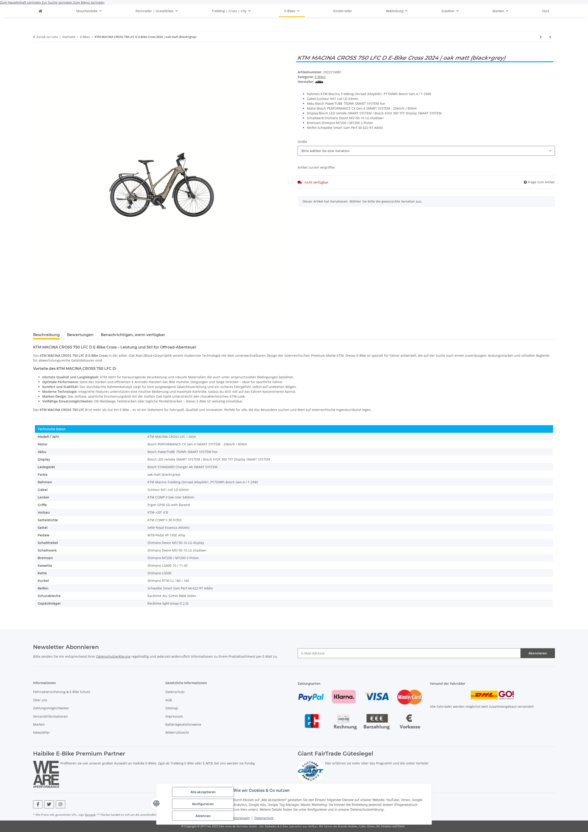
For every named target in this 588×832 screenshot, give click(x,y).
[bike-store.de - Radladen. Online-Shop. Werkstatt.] (40, 11)
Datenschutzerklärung (113, 656)
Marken (39, 724)
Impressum (241, 818)
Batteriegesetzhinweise (183, 724)
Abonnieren (538, 653)
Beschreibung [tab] (46, 335)
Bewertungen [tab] (80, 335)
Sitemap (171, 708)
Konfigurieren (203, 804)
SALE (545, 11)
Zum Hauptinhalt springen (21, 2)
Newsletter (41, 732)
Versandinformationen (50, 716)
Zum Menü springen (89, 2)
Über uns (40, 700)
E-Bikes (320, 77)
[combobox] (426, 151)
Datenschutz (264, 818)
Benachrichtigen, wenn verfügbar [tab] (133, 335)
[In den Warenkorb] (36, 52)
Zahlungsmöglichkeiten (51, 708)
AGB (168, 700)
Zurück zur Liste (47, 37)
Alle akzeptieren (203, 792)
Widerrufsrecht (177, 732)
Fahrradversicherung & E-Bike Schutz (61, 692)
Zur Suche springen (57, 2)
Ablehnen (203, 816)
